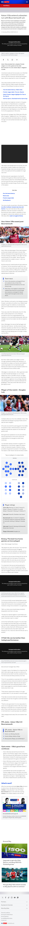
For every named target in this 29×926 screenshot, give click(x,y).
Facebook (5, 897)
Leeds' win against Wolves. (16, 216)
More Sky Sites (5, 908)
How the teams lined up (9, 89)
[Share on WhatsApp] (12, 59)
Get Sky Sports (7, 98)
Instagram (11, 897)
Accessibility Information (6, 918)
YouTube (14, 897)
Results (22, 92)
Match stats (19, 89)
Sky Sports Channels (7, 905)
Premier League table (8, 92)
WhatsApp (17, 897)
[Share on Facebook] (3, 59)
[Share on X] (8, 59)
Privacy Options (4, 916)
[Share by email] (17, 59)
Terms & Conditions (5, 912)
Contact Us (3, 920)
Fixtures (17, 92)
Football (6, 5)
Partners (3, 901)
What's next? (6, 783)
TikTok (8, 897)
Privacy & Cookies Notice (7, 914)
